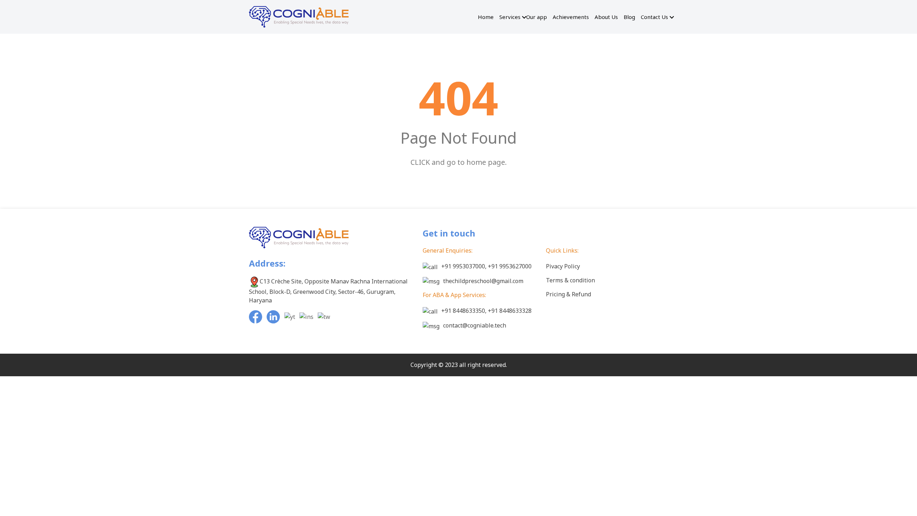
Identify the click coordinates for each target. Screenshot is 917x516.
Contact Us (654, 16)
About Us (606, 16)
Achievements (571, 16)
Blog (629, 16)
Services (509, 16)
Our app (536, 16)
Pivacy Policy (563, 266)
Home (486, 16)
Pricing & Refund (568, 294)
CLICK (420, 162)
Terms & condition (570, 280)
